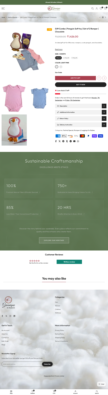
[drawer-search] (92, 8)
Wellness (58, 313)
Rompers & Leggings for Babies (84, 130)
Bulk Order (5, 341)
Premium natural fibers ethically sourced (23, 192)
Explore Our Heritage (54, 240)
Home (3, 17)
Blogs (3, 345)
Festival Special (12, 17)
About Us (5, 334)
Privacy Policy (59, 330)
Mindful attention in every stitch (71, 214)
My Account (5, 330)
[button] (99, 78)
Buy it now (80, 85)
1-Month (58, 58)
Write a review (69, 262)
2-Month (66, 58)
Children (58, 309)
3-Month (74, 58)
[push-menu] (3, 8)
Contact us (5, 338)
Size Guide (58, 72)
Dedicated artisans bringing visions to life (75, 192)
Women (57, 306)
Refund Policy (59, 334)
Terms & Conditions (61, 341)
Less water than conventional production (23, 214)
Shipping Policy (60, 338)
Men (56, 302)
